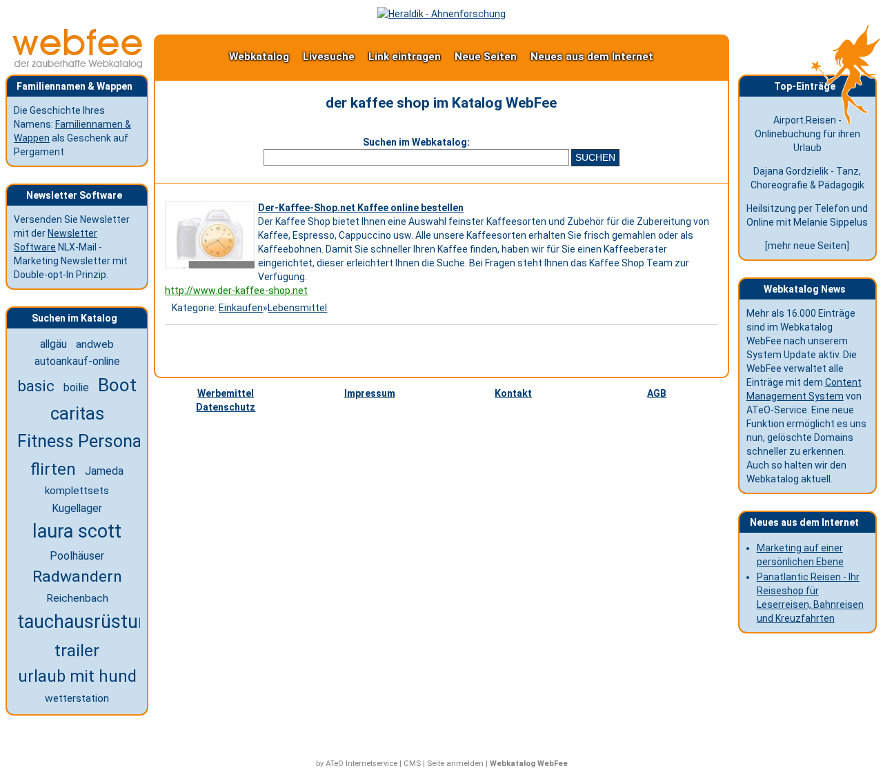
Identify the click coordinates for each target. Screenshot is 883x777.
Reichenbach (77, 598)
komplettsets (77, 490)
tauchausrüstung (88, 622)
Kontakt (513, 393)
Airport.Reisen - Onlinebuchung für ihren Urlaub (807, 134)
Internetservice (371, 763)
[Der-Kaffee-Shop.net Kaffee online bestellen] (211, 268)
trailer (76, 650)
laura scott (76, 531)
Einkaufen (241, 307)
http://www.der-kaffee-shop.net (236, 290)
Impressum (369, 393)
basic (35, 386)
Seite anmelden (455, 763)
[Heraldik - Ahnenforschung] (441, 13)
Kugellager (77, 508)
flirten (53, 469)
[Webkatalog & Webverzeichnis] (77, 64)
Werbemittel (225, 393)
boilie (76, 387)
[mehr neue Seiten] (807, 245)
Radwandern (77, 576)
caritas (77, 413)
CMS (412, 763)
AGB (656, 393)
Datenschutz (225, 407)
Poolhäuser (77, 555)
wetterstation (77, 698)
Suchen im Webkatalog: (416, 142)
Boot (117, 385)
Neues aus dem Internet (591, 56)
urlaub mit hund (77, 676)
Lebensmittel (297, 307)
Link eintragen (404, 56)
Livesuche (329, 56)
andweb (95, 344)
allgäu (53, 344)
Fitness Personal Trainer (110, 441)
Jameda (104, 471)
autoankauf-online (77, 361)
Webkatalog (259, 56)
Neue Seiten (486, 56)
